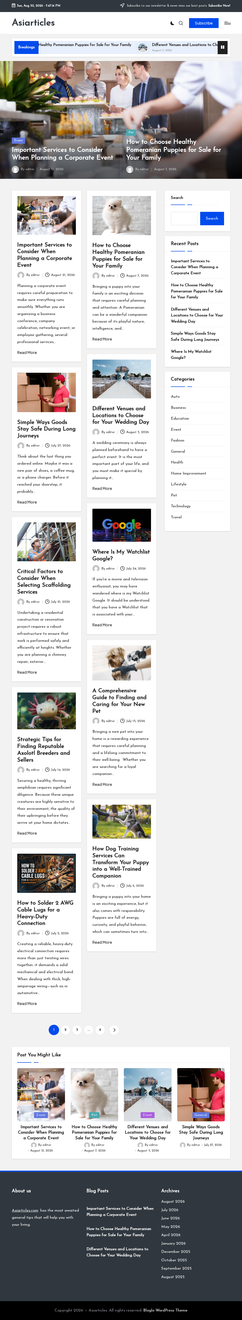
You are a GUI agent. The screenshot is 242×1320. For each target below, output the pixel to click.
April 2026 (171, 1235)
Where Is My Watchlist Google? (191, 355)
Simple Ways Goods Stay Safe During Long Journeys (46, 429)
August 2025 (173, 1277)
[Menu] (227, 23)
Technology (180, 506)
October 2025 (174, 1260)
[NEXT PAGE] (114, 1030)
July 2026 (169, 1210)
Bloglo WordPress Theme (165, 1310)
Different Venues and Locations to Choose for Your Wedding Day (168, 45)
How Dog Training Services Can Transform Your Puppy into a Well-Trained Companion (120, 862)
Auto (175, 397)
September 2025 (176, 1269)
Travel (176, 517)
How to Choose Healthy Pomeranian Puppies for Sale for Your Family (173, 150)
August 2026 (173, 1202)
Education (180, 419)
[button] (204, 23)
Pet (131, 132)
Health (177, 462)
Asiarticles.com (25, 1211)
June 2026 (170, 1218)
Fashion (177, 441)
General (178, 452)
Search (177, 198)
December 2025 (175, 1252)
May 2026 (170, 1227)
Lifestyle (178, 484)
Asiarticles (33, 23)
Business (178, 408)
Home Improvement (188, 473)
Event (18, 140)
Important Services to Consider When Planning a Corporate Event (194, 267)
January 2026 (173, 1244)
